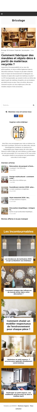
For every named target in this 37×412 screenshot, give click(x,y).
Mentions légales (23, 406)
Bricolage (3, 50)
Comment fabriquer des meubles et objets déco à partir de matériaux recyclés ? (18, 60)
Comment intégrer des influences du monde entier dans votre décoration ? (18, 292)
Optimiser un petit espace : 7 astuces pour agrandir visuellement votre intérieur (18, 361)
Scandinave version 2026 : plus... (22, 187)
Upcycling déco (25, 50)
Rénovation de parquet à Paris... (21, 166)
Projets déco (18, 50)
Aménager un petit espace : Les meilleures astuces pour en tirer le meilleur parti (18, 394)
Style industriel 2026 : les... (19, 197)
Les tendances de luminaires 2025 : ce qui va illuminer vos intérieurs (18, 260)
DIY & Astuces (10, 50)
